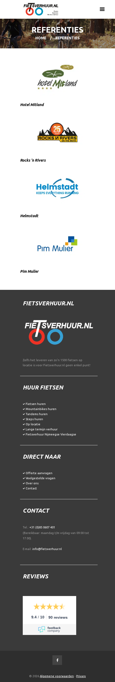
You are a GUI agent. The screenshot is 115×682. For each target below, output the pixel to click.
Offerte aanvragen (39, 473)
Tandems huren (37, 414)
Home (40, 38)
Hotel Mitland (32, 105)
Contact (31, 488)
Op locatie (33, 424)
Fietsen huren (36, 404)
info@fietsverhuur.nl (47, 549)
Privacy (81, 676)
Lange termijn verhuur (41, 429)
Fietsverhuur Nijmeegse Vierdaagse (51, 434)
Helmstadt (29, 216)
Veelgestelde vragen (40, 478)
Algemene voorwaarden (57, 676)
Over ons (32, 483)
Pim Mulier (29, 271)
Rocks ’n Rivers (33, 160)
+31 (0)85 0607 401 (42, 527)
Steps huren (34, 419)
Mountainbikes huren (41, 409)
